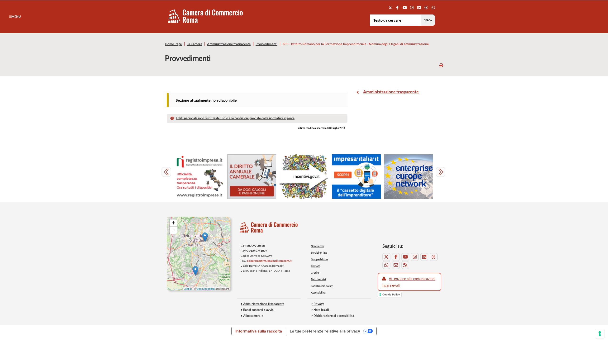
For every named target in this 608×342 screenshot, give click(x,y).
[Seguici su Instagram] (411, 7)
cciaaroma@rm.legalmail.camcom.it (269, 260)
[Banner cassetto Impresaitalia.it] (356, 176)
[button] (15, 16)
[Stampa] (441, 65)
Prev (167, 172)
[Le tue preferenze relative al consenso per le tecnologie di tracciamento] (599, 333)
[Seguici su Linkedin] (419, 7)
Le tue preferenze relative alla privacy (325, 331)
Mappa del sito (319, 259)
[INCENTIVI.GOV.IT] (304, 176)
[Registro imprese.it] (199, 176)
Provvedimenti (266, 44)
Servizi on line (319, 252)
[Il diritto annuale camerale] (252, 176)
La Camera (194, 44)
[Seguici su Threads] (426, 7)
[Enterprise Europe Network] (408, 176)
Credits (315, 272)
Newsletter (317, 245)
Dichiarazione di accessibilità (334, 316)
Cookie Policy (391, 294)
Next (441, 172)
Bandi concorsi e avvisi (259, 310)
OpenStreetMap (205, 288)
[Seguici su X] (390, 7)
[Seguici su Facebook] (397, 7)
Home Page (173, 44)
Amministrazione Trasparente (263, 304)
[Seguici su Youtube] (404, 7)
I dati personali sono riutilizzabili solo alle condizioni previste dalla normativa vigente (235, 118)
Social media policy (322, 285)
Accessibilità (318, 292)
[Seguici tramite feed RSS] (405, 265)
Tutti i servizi (318, 279)
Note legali (321, 310)
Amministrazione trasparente (229, 44)
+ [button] (173, 223)
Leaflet (188, 288)
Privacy (319, 304)
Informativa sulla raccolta (258, 331)
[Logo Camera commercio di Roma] (269, 228)
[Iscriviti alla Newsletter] (396, 265)
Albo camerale (253, 316)
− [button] (173, 230)
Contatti (315, 265)
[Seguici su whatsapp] (433, 7)
